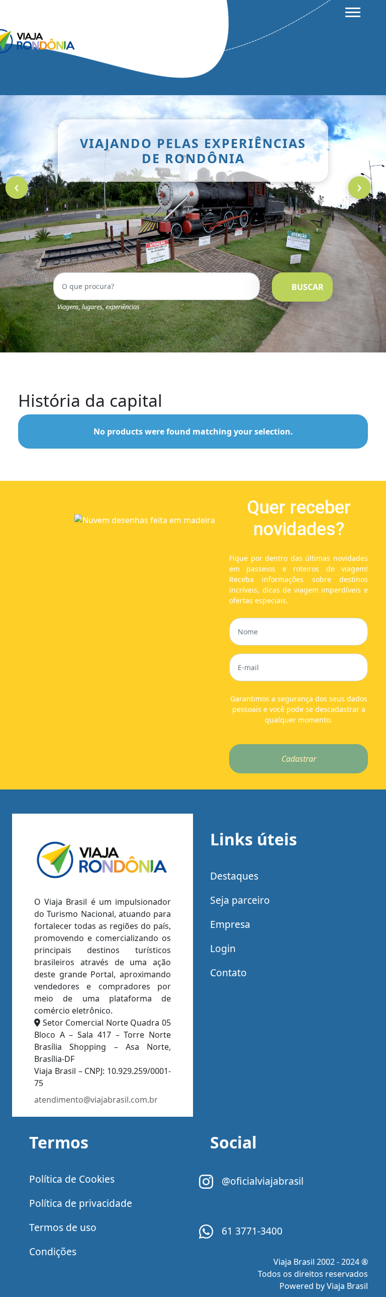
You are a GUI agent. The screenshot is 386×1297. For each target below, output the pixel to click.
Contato (228, 972)
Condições (52, 1251)
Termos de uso (62, 1227)
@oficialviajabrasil (261, 1181)
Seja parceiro (240, 900)
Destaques (234, 876)
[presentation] (17, 187)
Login (223, 948)
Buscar (308, 287)
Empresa (230, 924)
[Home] (102, 862)
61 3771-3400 (250, 1231)
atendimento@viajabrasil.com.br (96, 1099)
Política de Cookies (72, 1179)
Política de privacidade (80, 1203)
